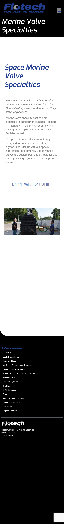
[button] (59, 10)
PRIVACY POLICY (8, 433)
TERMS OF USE (7, 435)
